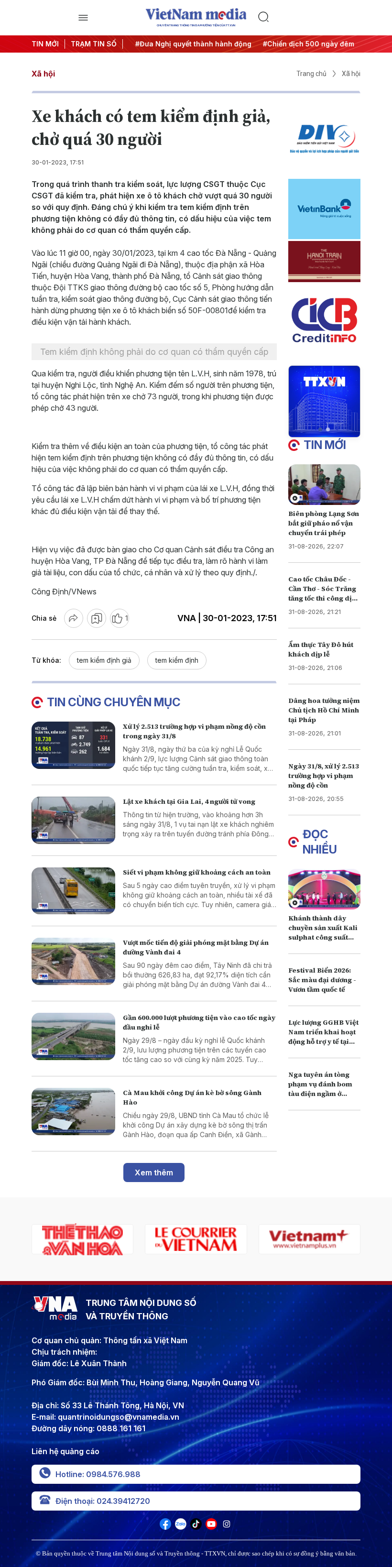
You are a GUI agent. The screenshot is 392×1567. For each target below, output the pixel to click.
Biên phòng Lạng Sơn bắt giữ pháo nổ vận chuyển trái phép (323, 523)
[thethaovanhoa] (82, 1239)
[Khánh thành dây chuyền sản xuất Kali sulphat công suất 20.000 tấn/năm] (324, 889)
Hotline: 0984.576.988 (98, 1474)
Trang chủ (311, 73)
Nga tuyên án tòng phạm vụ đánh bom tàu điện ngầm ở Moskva (320, 1089)
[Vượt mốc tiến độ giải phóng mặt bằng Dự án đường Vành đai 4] (73, 961)
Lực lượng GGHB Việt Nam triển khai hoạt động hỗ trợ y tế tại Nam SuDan (323, 1037)
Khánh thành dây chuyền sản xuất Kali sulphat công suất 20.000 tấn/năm (323, 932)
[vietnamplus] (309, 1239)
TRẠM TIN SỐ (94, 44)
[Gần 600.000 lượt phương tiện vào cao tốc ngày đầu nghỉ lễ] (73, 1036)
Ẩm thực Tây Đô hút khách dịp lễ (320, 649)
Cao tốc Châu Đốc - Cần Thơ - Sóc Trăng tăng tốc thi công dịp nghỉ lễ (322, 593)
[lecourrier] (196, 1239)
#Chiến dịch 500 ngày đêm (304, 44)
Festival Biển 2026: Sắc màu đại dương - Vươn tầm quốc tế (322, 979)
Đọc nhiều (320, 841)
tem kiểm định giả (104, 660)
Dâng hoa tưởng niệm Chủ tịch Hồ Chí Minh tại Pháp (324, 710)
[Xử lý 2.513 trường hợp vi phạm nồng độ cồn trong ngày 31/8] (73, 745)
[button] (320, 429)
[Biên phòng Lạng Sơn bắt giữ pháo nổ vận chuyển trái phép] (324, 484)
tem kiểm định (176, 660)
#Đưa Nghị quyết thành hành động (189, 44)
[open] (83, 17)
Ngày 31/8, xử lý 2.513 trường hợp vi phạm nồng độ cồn (323, 775)
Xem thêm (154, 1172)
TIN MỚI (45, 44)
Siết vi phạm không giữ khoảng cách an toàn (197, 872)
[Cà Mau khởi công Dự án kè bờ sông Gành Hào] (73, 1111)
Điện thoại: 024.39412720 (102, 1501)
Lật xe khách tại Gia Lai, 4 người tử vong (189, 801)
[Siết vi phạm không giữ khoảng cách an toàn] (73, 891)
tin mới (325, 445)
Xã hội (43, 73)
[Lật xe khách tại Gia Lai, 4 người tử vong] (73, 820)
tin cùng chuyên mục (114, 702)
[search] (309, 17)
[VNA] (165, 1527)
